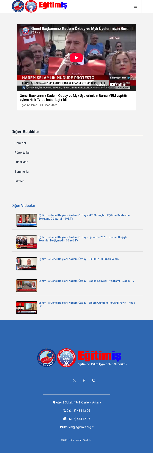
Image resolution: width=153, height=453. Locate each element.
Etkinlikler (21, 162)
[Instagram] (94, 380)
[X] (74, 380)
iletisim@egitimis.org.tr (78, 427)
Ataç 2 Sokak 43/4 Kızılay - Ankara (78, 402)
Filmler (19, 181)
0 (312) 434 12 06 (78, 410)
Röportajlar (22, 152)
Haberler (20, 143)
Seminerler (22, 171)
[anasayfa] (41, 6)
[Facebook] (84, 380)
